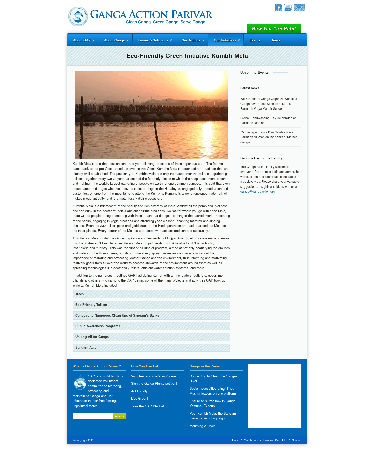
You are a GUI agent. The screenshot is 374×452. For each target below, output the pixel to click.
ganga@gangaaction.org (257, 191)
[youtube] (288, 10)
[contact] (299, 10)
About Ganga (111, 42)
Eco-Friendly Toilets (91, 305)
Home (235, 440)
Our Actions (188, 42)
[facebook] (278, 10)
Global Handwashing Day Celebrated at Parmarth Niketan (268, 120)
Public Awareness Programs (97, 326)
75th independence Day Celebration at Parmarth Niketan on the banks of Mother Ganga (268, 137)
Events (255, 40)
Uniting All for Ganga (92, 337)
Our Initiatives (222, 42)
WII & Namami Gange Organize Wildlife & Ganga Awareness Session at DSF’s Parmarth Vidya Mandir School (268, 103)
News (276, 40)
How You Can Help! (275, 440)
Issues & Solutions (150, 42)
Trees (79, 294)
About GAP (79, 42)
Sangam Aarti (86, 347)
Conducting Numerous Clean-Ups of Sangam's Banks (117, 315)
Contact (296, 440)
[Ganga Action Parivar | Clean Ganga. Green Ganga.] (140, 16)
